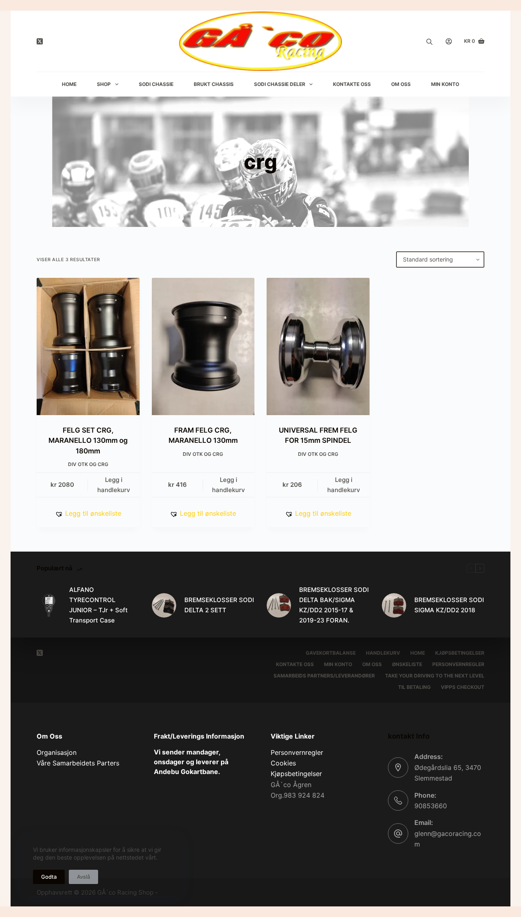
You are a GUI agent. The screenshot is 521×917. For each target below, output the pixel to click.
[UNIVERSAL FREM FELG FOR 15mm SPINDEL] (318, 346)
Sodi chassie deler (279, 84)
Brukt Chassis (214, 84)
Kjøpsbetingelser (459, 653)
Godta (49, 876)
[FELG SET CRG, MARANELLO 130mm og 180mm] (88, 346)
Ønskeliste (407, 664)
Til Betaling (414, 687)
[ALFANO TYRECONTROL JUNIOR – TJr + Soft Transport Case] (49, 605)
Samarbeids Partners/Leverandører (324, 676)
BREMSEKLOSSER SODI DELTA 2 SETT (219, 605)
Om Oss (401, 84)
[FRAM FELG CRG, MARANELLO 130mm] (203, 346)
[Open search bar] (429, 41)
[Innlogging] (449, 41)
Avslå (83, 876)
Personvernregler (458, 664)
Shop (104, 84)
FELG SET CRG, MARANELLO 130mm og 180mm (88, 440)
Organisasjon (57, 752)
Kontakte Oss (352, 84)
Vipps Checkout (462, 687)
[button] (88, 513)
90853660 (430, 806)
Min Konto (445, 84)
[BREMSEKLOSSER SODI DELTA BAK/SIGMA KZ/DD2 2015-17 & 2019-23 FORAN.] (279, 605)
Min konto (338, 664)
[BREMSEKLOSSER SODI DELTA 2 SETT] (164, 605)
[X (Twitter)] (40, 41)
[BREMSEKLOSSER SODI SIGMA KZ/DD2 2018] (394, 605)
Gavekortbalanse (331, 653)
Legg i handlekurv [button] (113, 485)
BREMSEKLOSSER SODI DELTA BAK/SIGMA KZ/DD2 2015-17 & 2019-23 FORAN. (334, 605)
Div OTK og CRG (88, 464)
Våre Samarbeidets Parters (78, 763)
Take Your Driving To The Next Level (434, 676)
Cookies (283, 763)
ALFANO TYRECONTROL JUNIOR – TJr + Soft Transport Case (98, 605)
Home (69, 84)
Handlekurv (383, 653)
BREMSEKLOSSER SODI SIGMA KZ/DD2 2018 (449, 605)
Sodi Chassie (156, 84)
